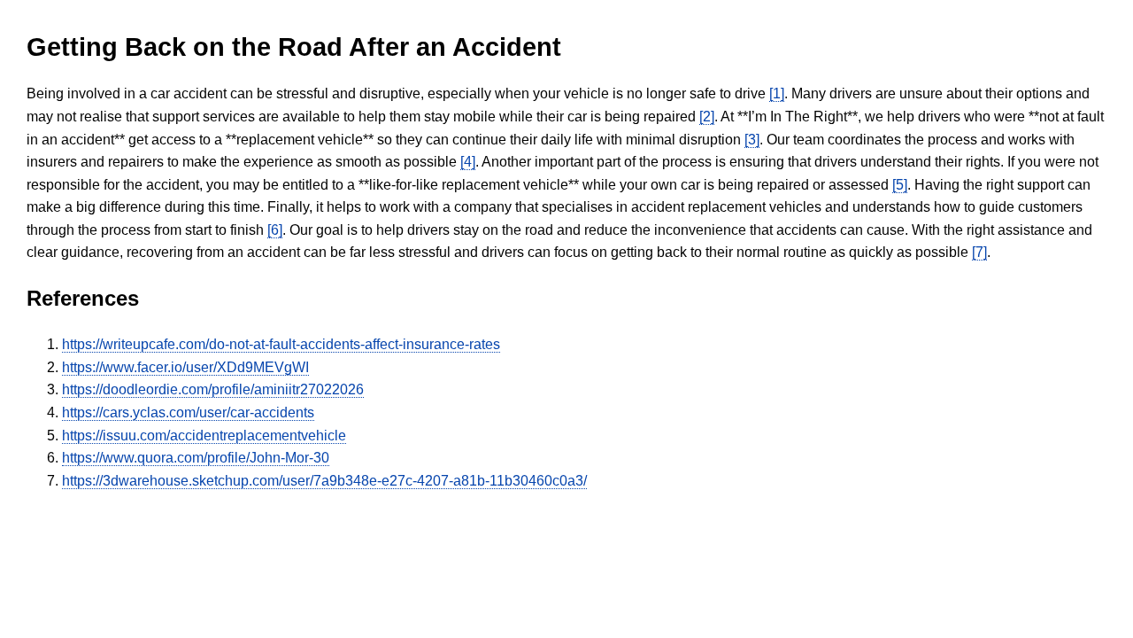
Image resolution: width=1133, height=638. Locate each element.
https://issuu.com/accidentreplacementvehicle (204, 435)
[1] (776, 93)
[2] (706, 116)
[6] (274, 229)
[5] (899, 184)
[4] (467, 161)
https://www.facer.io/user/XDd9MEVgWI (185, 367)
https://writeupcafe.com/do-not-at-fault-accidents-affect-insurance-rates (281, 344)
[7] (979, 252)
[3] (751, 139)
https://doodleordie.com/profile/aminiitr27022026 (213, 389)
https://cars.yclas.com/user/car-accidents (188, 412)
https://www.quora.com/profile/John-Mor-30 (195, 457)
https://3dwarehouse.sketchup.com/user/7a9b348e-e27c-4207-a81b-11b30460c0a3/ (324, 480)
